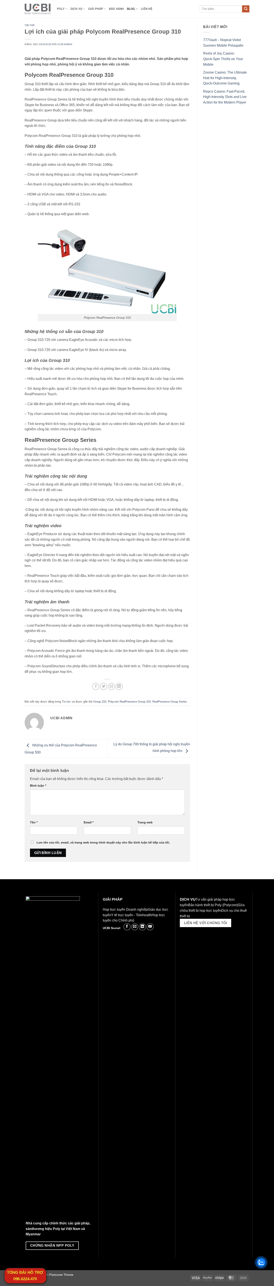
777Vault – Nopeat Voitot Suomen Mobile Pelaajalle (223, 42)
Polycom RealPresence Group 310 (129, 701)
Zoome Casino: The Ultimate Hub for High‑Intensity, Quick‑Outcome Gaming (225, 78)
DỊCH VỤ (76, 8)
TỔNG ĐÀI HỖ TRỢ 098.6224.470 (25, 1275)
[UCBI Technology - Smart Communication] (38, 9)
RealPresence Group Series (169, 701)
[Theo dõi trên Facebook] (127, 926)
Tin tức (30, 25)
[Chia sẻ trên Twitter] (103, 686)
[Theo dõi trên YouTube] (150, 926)
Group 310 (99, 701)
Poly (61, 8)
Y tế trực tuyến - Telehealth (131, 915)
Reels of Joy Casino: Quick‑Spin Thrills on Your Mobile (223, 59)
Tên (33, 822)
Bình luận (38, 785)
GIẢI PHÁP (95, 8)
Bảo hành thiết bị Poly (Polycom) (213, 905)
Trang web (145, 822)
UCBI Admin (64, 44)
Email (89, 822)
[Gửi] (245, 9)
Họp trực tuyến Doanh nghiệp (125, 909)
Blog (131, 8)
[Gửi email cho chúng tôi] (134, 926)
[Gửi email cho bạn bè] (111, 686)
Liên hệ (146, 8)
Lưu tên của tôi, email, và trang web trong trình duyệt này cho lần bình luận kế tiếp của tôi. (103, 842)
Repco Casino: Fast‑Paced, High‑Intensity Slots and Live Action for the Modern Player (225, 97)
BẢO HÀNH (116, 8)
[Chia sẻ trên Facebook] (95, 686)
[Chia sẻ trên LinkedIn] (119, 686)
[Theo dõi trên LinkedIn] (142, 926)
